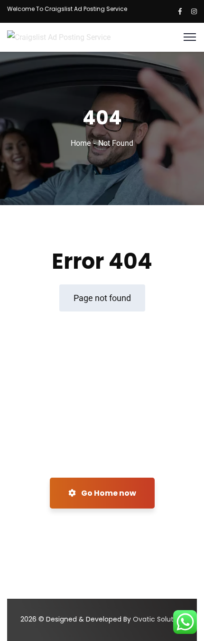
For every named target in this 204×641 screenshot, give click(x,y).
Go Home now (108, 493)
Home (81, 143)
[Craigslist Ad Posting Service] (59, 36)
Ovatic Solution (158, 619)
